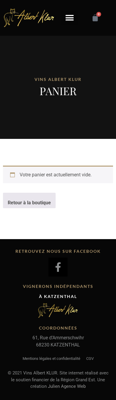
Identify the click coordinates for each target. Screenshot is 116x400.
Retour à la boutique (29, 203)
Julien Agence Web (67, 386)
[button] (69, 18)
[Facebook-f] (58, 267)
